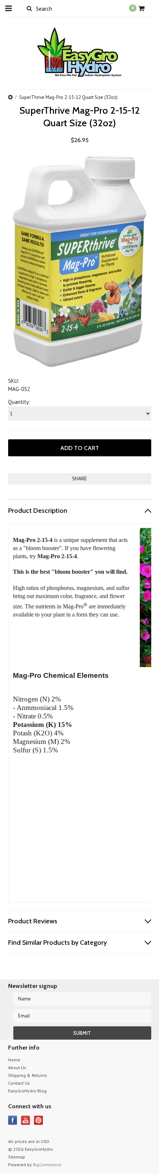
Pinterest (38, 1120)
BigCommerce (47, 1164)
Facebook (12, 1120)
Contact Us (19, 1083)
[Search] (29, 8)
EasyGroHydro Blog (27, 1091)
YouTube (25, 1120)
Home (14, 1060)
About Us (17, 1067)
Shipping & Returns (27, 1075)
